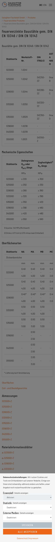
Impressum (33, 538)
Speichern (27, 525)
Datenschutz (22, 538)
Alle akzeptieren (27, 531)
